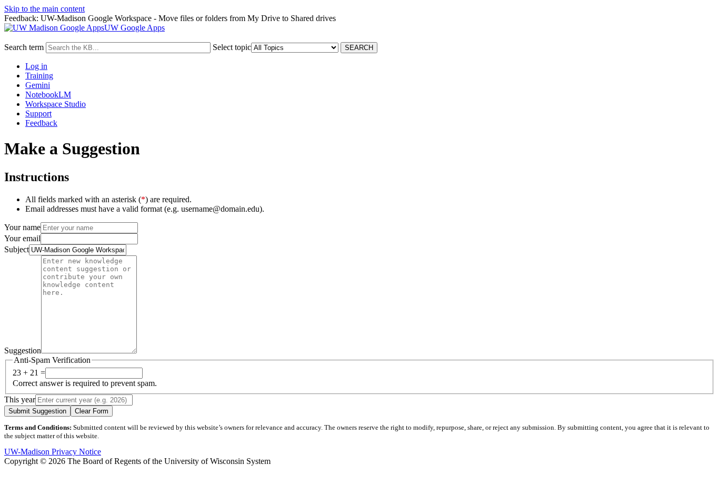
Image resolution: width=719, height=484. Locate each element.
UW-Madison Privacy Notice (52, 451)
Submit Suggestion (37, 411)
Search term (24, 47)
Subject (16, 249)
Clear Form (91, 411)
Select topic (232, 47)
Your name (22, 227)
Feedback (41, 122)
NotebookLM (48, 94)
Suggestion (22, 350)
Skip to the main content (44, 8)
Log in (36, 66)
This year (19, 399)
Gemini (37, 85)
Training (39, 75)
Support (38, 113)
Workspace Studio (55, 104)
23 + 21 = (29, 372)
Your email (22, 238)
